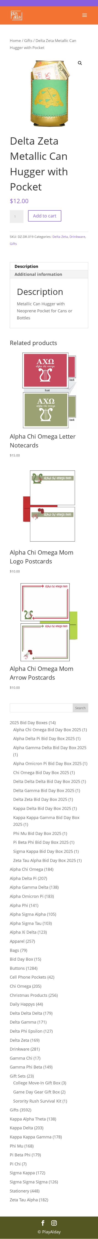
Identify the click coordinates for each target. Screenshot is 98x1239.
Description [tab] (26, 266)
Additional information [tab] (38, 274)
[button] (80, 63)
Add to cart (44, 216)
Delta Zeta (60, 236)
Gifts (28, 40)
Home (15, 40)
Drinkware (77, 236)
